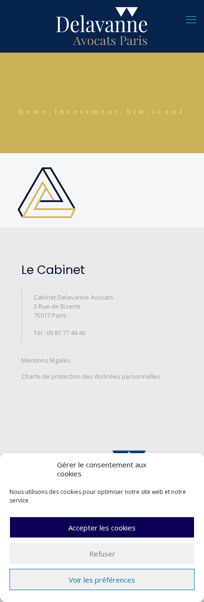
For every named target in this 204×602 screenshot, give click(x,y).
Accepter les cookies (102, 527)
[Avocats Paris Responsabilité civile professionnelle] (102, 26)
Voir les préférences (102, 579)
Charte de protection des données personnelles (90, 376)
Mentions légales (46, 360)
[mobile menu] (191, 19)
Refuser (102, 553)
